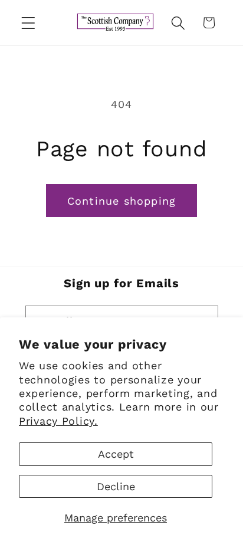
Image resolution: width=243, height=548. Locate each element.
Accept (116, 454)
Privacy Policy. (58, 421)
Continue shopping (121, 201)
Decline (116, 486)
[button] (28, 22)
